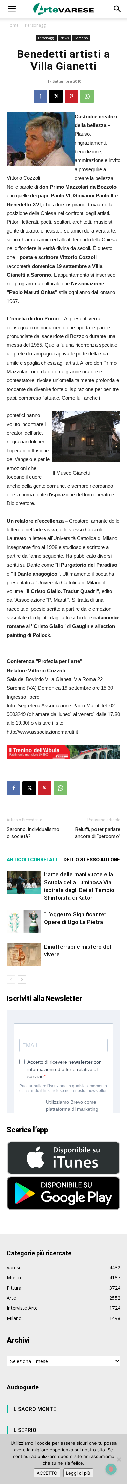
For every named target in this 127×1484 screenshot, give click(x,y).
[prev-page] (11, 979)
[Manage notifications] (111, 1469)
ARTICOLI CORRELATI (32, 860)
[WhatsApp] (87, 96)
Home (13, 25)
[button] (11, 9)
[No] (118, 1459)
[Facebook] (40, 96)
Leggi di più (78, 1473)
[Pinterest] (71, 96)
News (64, 38)
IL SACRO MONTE (34, 1409)
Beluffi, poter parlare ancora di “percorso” (97, 832)
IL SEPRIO (24, 1430)
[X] (56, 96)
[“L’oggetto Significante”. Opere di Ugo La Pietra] (24, 922)
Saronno (81, 38)
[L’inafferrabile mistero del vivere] (24, 954)
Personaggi (36, 25)
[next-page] (22, 979)
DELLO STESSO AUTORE (91, 860)
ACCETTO (47, 1473)
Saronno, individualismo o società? (33, 832)
